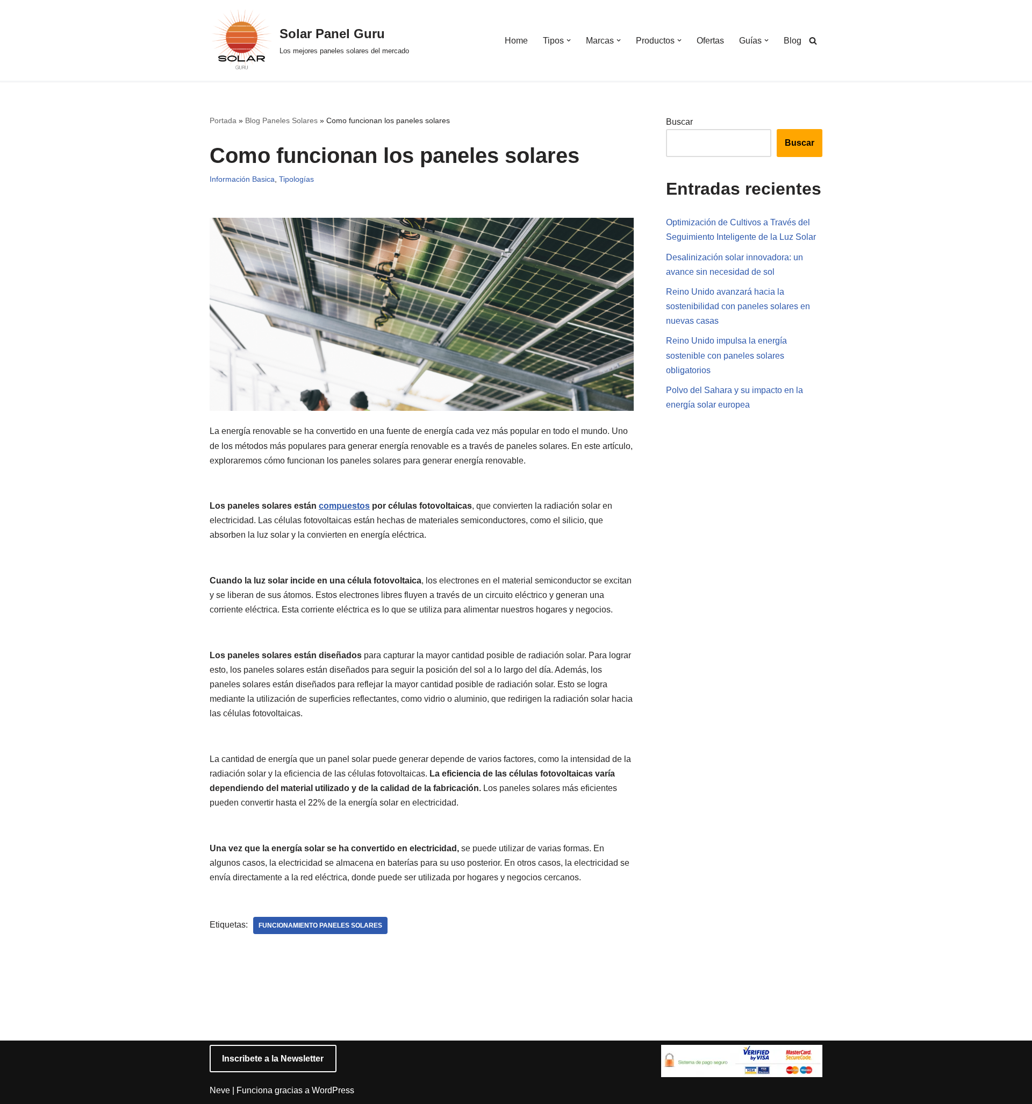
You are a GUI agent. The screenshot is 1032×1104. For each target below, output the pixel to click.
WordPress (333, 1090)
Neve (220, 1090)
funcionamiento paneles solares (320, 925)
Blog (792, 40)
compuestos (344, 505)
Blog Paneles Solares (281, 120)
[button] (569, 40)
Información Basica (242, 179)
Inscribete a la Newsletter (273, 1058)
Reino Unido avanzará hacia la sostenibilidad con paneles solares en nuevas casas (738, 306)
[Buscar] (813, 41)
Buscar (679, 121)
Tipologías (296, 179)
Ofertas (710, 40)
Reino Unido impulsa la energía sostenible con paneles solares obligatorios (726, 355)
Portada (223, 120)
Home (516, 40)
